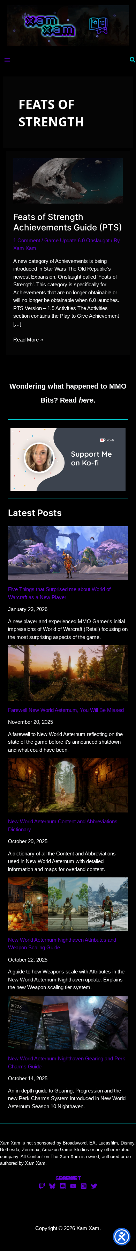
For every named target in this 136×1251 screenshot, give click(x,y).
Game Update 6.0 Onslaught (76, 240)
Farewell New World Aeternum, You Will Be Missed (66, 710)
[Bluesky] (52, 1186)
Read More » (28, 340)
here (86, 400)
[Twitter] (94, 1186)
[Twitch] (42, 1186)
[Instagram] (84, 1186)
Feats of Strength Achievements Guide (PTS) (67, 222)
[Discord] (63, 1186)
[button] (133, 60)
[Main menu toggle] (7, 59)
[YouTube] (73, 1186)
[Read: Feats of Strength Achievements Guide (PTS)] (68, 180)
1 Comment (26, 240)
